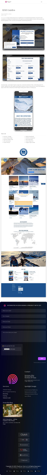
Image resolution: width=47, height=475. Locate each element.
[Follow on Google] (35, 471)
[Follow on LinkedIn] (28, 471)
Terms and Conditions (25, 467)
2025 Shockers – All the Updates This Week (10, 420)
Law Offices (28, 396)
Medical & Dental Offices (31, 394)
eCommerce (11, 422)
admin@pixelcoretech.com (32, 380)
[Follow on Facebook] (7, 471)
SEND (42, 358)
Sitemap (35, 467)
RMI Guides (3, 17)
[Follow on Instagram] (14, 471)
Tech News (16, 422)
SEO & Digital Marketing (9, 391)
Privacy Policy (13, 467)
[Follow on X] (21, 471)
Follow (10, 471)
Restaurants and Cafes (31, 392)
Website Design (7, 389)
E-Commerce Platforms (31, 390)
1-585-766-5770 (29, 381)
